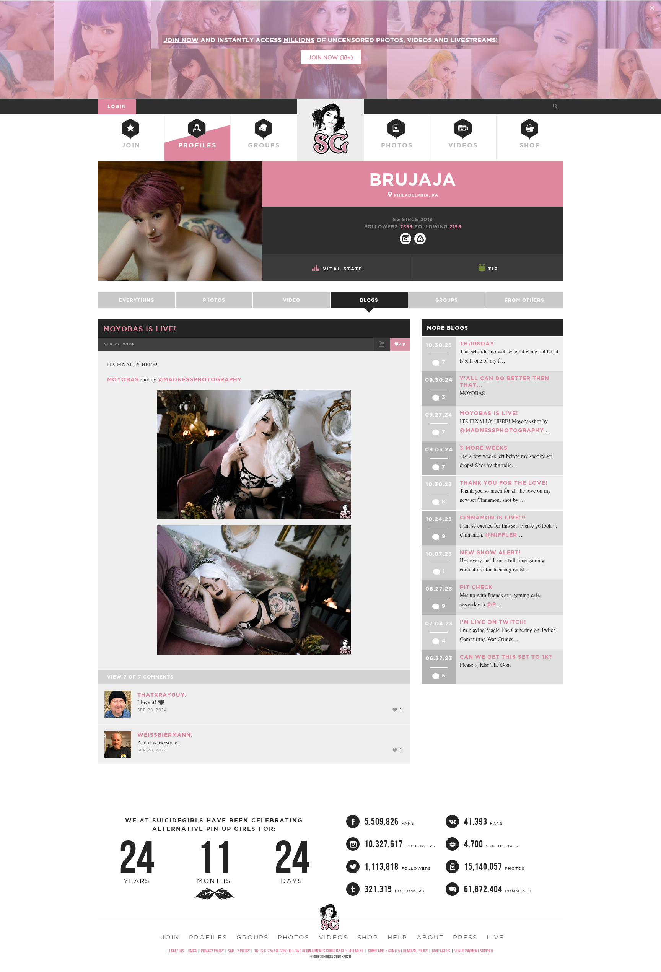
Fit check (476, 587)
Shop (530, 145)
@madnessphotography (200, 379)
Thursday (477, 343)
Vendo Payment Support (473, 951)
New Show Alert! (490, 552)
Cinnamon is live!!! (493, 517)
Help (397, 937)
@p (491, 604)
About (430, 937)
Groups (264, 145)
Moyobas (123, 379)
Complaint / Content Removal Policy (398, 951)
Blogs (369, 300)
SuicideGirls (330, 106)
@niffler (501, 535)
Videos (463, 145)
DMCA (192, 951)
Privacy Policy (212, 951)
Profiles (197, 145)
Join (131, 145)
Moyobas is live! (139, 328)
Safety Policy (239, 951)
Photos (397, 145)
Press (465, 937)
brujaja (412, 179)
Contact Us (441, 951)
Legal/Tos (176, 951)
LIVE (495, 937)
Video (291, 300)
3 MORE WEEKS (484, 448)
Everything (136, 300)
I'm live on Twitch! (493, 622)
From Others (524, 300)
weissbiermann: (165, 735)
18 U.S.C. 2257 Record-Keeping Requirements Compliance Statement (309, 951)
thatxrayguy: (162, 695)
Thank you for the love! (504, 483)
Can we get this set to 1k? (506, 657)
